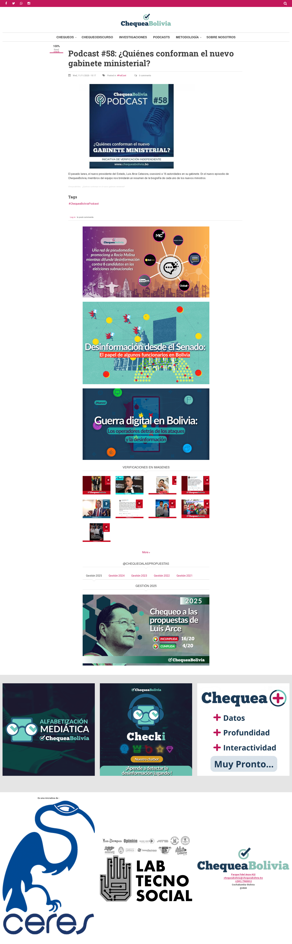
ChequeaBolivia (74, 187)
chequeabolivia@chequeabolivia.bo (243, 878)
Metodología (187, 37)
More (145, 552)
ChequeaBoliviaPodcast (84, 203)
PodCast (122, 75)
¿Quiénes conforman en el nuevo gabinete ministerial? (103, 187)
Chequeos (65, 37)
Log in (73, 217)
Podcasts (161, 37)
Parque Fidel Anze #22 (243, 874)
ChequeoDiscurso (97, 37)
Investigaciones (133, 37)
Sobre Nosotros (221, 37)
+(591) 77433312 (243, 881)
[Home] (146, 20)
